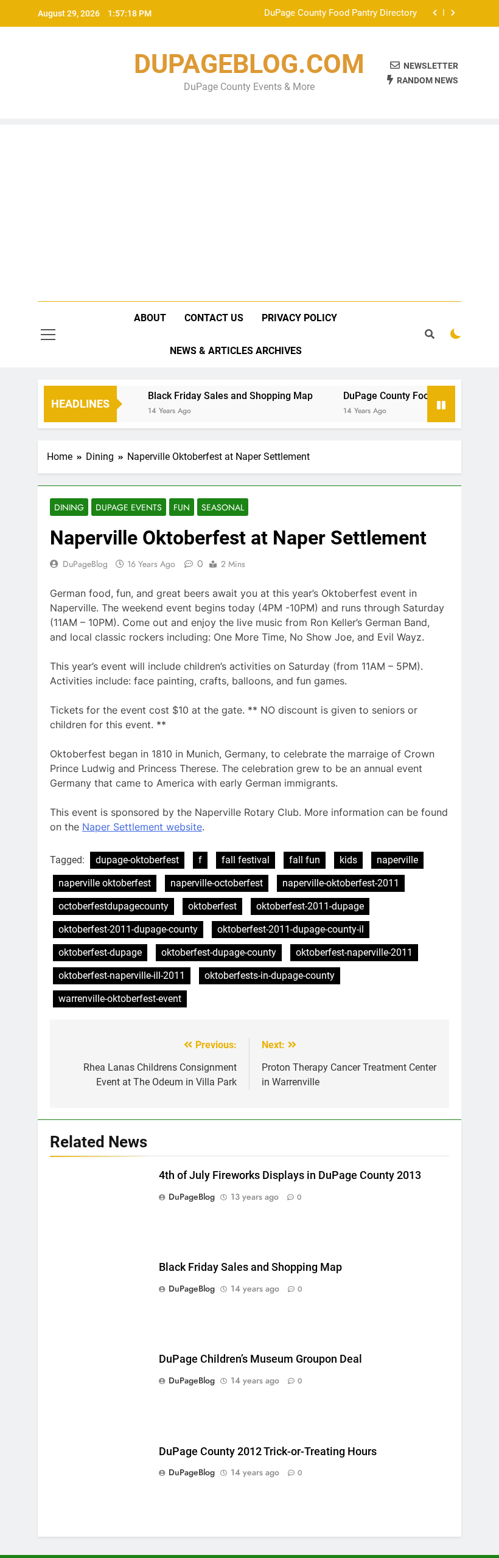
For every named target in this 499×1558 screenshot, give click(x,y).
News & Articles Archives (236, 350)
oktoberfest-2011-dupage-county (128, 929)
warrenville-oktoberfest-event (119, 998)
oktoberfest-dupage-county (218, 952)
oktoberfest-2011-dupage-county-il (290, 929)
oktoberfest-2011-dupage (310, 906)
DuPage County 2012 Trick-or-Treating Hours (268, 1451)
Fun (181, 507)
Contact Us (213, 318)
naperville (397, 860)
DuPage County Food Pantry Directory (340, 13)
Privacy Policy (299, 318)
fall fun (304, 860)
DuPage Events (129, 507)
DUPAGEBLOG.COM (249, 64)
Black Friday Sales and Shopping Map (220, 396)
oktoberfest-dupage (100, 952)
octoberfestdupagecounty (113, 906)
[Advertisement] (249, 210)
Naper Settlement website (142, 827)
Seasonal (222, 507)
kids (348, 860)
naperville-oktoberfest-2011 (340, 883)
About (150, 318)
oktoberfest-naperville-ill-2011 (121, 975)
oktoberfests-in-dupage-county (269, 975)
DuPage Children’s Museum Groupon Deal (260, 1359)
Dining (69, 507)
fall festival (246, 860)
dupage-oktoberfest (137, 860)
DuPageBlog (85, 564)
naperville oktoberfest (104, 883)
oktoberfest (212, 906)
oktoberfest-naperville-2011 (354, 952)
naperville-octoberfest (216, 883)
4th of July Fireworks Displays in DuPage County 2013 (290, 1175)
